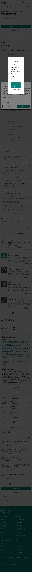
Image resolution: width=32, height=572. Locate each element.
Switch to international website (16, 84)
